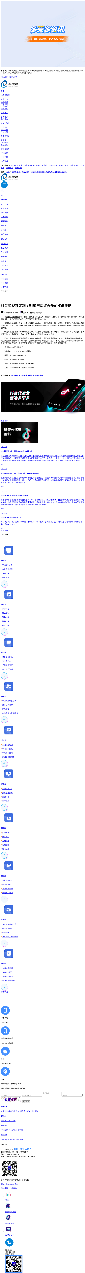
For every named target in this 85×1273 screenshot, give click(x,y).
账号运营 (4, 99)
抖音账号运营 (17, 165)
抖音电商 (9, 168)
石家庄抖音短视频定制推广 (34, 375)
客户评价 (4, 119)
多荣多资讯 (5, 123)
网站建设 (4, 1188)
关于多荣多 (5, 136)
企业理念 (4, 143)
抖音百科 (4, 132)
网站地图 (4, 77)
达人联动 (4, 106)
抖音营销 (18, 168)
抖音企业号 (74, 165)
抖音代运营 (12, 77)
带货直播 (4, 104)
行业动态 (4, 127)
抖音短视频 (63, 165)
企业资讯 (4, 130)
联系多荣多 (5, 149)
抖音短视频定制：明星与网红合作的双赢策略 (49, 172)
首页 (2, 91)
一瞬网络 (13, 1188)
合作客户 (4, 113)
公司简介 (4, 140)
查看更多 (4, 421)
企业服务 (4, 145)
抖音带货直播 (29, 165)
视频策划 (4, 102)
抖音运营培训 (41, 165)
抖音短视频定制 (18, 375)
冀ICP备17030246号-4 (9, 1184)
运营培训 (4, 109)
